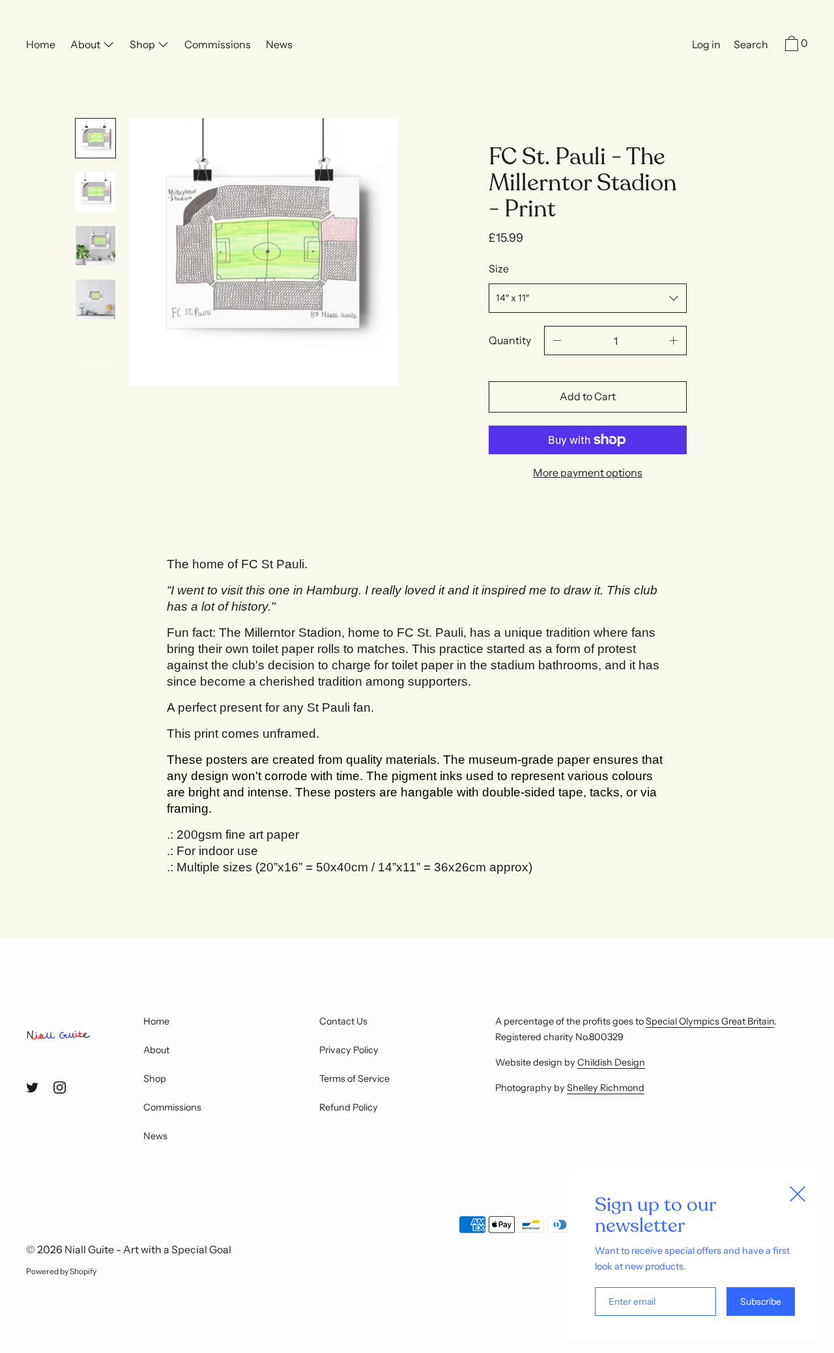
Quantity (510, 340)
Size (499, 268)
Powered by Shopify (61, 1271)
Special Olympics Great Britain (710, 1021)
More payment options (587, 472)
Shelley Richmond (605, 1088)
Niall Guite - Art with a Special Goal (148, 1249)
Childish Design (611, 1062)
